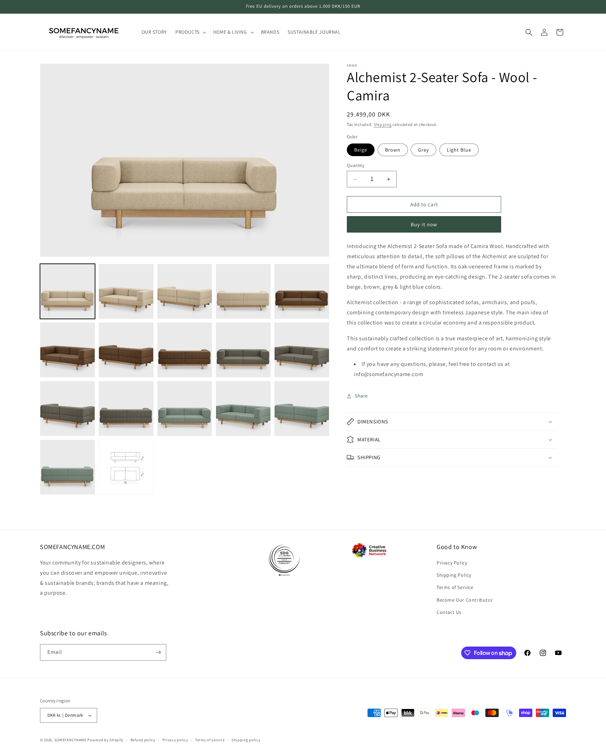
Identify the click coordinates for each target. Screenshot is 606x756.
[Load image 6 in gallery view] (67, 349)
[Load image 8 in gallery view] (184, 349)
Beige (360, 150)
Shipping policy (246, 739)
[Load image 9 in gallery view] (243, 349)
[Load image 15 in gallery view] (301, 408)
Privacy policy (175, 739)
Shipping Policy (454, 575)
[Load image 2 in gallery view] (126, 291)
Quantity (355, 165)
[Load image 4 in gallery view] (243, 291)
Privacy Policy (452, 563)
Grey (423, 150)
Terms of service (209, 739)
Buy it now (424, 224)
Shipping (383, 124)
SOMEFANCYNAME (70, 739)
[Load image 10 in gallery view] (301, 349)
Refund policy (142, 739)
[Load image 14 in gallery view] (243, 408)
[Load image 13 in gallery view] (184, 408)
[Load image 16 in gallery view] (67, 467)
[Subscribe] (158, 652)
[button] (190, 32)
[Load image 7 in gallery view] (126, 349)
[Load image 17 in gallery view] (126, 467)
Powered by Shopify (105, 739)
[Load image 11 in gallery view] (67, 408)
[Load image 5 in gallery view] (301, 291)
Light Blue (459, 150)
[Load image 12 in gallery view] (126, 408)
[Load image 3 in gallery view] (184, 291)
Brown (392, 150)
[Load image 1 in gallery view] (67, 291)
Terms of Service (455, 587)
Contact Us (449, 612)
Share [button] (361, 396)
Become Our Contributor (465, 600)
